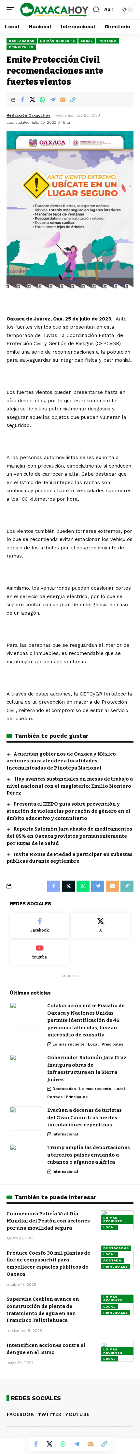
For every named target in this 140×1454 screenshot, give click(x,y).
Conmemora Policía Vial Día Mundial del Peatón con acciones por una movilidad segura (48, 1221)
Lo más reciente (57, 41)
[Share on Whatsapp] (42, 99)
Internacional (65, 1134)
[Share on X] (32, 99)
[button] (12, 10)
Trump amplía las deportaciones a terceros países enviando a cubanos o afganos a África (88, 1155)
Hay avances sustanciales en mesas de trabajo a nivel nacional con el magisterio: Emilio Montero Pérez (70, 786)
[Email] (62, 99)
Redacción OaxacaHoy (28, 115)
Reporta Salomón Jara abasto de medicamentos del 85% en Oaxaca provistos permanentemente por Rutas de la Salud (69, 836)
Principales (21, 47)
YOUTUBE (77, 1414)
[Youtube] (39, 952)
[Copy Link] (72, 99)
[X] (101, 925)
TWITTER (49, 1414)
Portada (107, 41)
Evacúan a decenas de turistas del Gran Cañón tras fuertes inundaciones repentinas (84, 1117)
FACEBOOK (20, 1414)
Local (87, 41)
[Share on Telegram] (52, 99)
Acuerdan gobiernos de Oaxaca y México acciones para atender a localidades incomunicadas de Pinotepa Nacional (61, 761)
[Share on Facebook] (22, 99)
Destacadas (22, 41)
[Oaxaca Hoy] (54, 10)
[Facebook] (39, 925)
